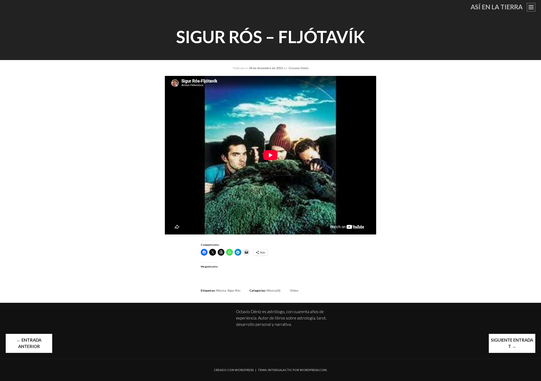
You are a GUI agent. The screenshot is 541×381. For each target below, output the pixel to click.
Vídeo (294, 290)
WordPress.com (313, 370)
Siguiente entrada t (512, 343)
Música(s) (273, 290)
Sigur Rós (233, 290)
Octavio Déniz (298, 68)
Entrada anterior (28, 343)
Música (221, 290)
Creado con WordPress (234, 370)
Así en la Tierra (497, 7)
